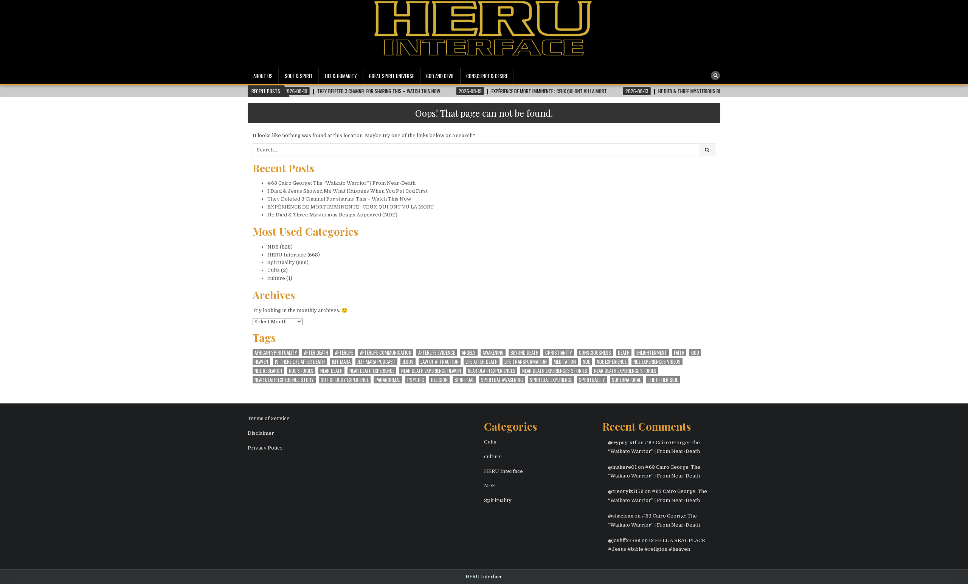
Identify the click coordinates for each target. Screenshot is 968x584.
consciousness (595, 352)
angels (469, 352)
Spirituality (281, 262)
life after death (481, 361)
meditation (565, 361)
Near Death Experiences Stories (554, 370)
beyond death (524, 352)
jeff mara (341, 361)
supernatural (626, 379)
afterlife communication (385, 352)
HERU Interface (286, 255)
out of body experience (345, 379)
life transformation (525, 361)
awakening (493, 352)
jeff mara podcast (376, 361)
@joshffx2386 (624, 540)
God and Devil (440, 76)
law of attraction (439, 361)
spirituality (592, 379)
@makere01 (622, 467)
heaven (261, 361)
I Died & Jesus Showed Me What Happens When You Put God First (347, 191)
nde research (268, 370)
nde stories (301, 370)
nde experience (612, 361)
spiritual (464, 379)
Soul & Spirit (299, 76)
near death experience (371, 370)
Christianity (558, 352)
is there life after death (300, 361)
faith (679, 352)
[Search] (715, 75)
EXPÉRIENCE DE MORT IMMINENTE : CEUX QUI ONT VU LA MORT (350, 207)
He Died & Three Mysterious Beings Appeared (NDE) (332, 215)
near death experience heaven (431, 370)
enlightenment (651, 352)
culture (276, 278)
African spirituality (275, 352)
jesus (408, 361)
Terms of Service (269, 418)
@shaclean (620, 516)
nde (586, 361)
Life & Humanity (341, 76)
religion (439, 379)
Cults (273, 270)
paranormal (387, 379)
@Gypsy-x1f (622, 442)
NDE (273, 247)
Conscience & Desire (487, 76)
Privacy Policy (265, 448)
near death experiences (491, 370)
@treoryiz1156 (626, 491)
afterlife (344, 352)
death (624, 352)
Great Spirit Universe (391, 76)
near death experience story (284, 379)
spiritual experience (551, 379)
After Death (316, 352)
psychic (415, 379)
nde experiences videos (657, 361)
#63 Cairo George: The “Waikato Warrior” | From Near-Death (341, 183)
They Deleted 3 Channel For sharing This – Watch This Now (339, 199)
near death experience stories (625, 370)
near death (331, 370)
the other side (663, 379)
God (695, 352)
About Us (263, 76)
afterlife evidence (436, 352)
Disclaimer (261, 433)
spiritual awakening (502, 379)
